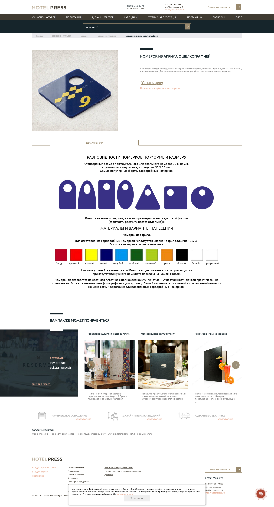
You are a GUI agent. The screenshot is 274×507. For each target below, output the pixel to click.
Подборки (218, 17)
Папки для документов (62, 434)
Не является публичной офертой (160, 88)
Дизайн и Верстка (102, 17)
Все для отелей (40, 472)
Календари (130, 17)
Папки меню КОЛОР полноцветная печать (109, 334)
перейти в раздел (41, 384)
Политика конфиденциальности (118, 468)
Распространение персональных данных (122, 471)
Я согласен (137, 498)
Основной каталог (43, 17)
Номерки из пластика (106, 36)
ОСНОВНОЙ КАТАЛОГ (61, 36)
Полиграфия (73, 17)
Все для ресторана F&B (44, 467)
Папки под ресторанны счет (91, 434)
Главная (39, 36)
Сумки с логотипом (118, 434)
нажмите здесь (125, 494)
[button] (91, 365)
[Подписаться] (238, 7)
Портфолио (194, 17)
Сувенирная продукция (162, 17)
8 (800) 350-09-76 (135, 6)
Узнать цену (152, 83)
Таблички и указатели (141, 434)
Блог (239, 17)
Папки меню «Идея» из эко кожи (211, 334)
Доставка (108, 475)
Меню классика (40, 434)
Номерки (84, 36)
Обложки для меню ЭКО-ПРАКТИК (158, 334)
